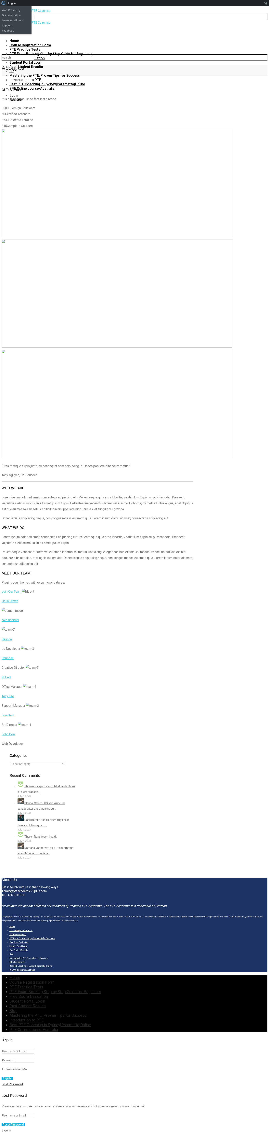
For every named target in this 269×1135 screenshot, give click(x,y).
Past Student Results (26, 67)
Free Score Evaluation (19, 942)
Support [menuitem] (7, 25)
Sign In (6, 1130)
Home (14, 41)
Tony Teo (8, 696)
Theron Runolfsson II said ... (41, 836)
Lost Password (12, 1084)
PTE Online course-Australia (32, 88)
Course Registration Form (30, 45)
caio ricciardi (10, 620)
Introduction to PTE (25, 80)
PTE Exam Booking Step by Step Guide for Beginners (51, 54)
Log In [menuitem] (12, 3)
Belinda (7, 639)
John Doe (8, 734)
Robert (6, 677)
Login (14, 96)
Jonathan (8, 715)
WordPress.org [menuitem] (11, 10)
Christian (8, 658)
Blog (11, 954)
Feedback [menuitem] (8, 30)
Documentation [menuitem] (11, 15)
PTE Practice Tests (24, 49)
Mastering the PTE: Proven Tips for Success (44, 75)
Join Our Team (11, 591)
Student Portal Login (26, 62)
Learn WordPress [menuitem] (12, 20)
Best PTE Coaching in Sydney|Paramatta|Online (47, 84)
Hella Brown (10, 601)
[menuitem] (3, 3)
